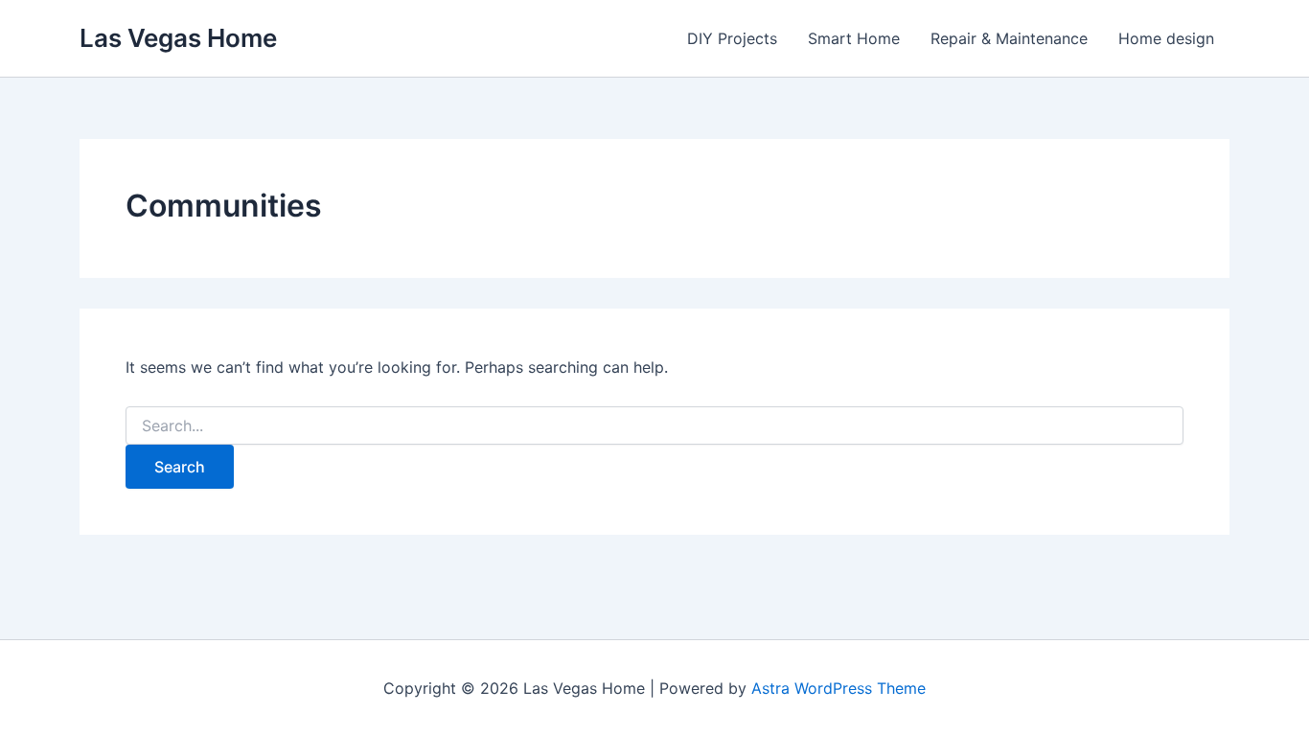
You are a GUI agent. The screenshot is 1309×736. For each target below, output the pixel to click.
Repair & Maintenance (1009, 38)
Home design (1166, 38)
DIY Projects (732, 38)
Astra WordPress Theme (838, 688)
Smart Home (854, 38)
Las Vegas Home (178, 38)
